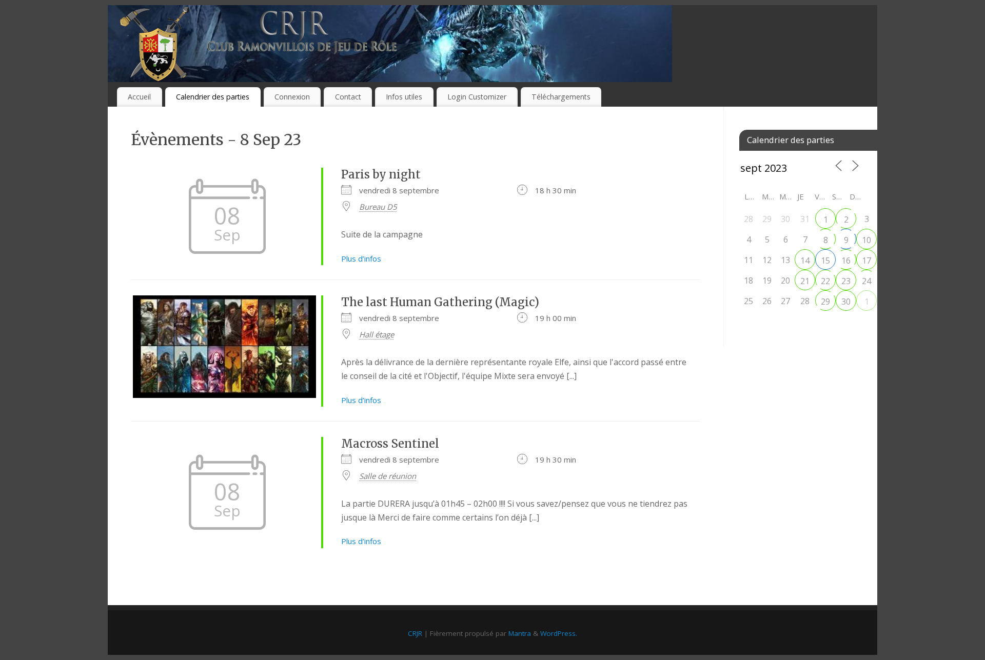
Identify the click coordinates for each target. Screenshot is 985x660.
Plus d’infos (361, 258)
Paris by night (381, 174)
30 (846, 301)
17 (866, 260)
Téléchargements (560, 97)
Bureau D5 (378, 207)
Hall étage (376, 334)
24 (866, 281)
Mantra (519, 633)
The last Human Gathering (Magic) (440, 302)
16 (846, 260)
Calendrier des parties (212, 97)
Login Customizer (476, 97)
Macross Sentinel (390, 443)
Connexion (292, 97)
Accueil (139, 97)
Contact (348, 97)
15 (825, 260)
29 (825, 301)
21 (805, 281)
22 (825, 281)
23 (846, 281)
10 (866, 240)
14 (805, 260)
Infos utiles (404, 97)
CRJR (415, 633)
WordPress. (558, 633)
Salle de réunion (387, 476)
